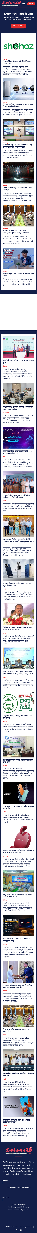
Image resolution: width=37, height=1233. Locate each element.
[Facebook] (16, 1230)
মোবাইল (5, 812)
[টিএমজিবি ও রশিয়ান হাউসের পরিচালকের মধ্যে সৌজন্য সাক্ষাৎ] (18, 393)
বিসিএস (5, 545)
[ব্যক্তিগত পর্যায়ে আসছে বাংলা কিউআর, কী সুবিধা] (18, 702)
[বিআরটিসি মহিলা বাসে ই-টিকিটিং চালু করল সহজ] (18, 46)
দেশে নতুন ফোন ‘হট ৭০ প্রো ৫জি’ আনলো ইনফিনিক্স (18, 807)
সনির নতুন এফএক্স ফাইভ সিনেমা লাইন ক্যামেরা (17, 188)
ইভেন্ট (4, 501)
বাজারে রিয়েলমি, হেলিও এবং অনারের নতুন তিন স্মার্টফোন (17, 584)
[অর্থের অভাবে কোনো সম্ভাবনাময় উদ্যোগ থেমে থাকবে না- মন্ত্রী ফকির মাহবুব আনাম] (18, 658)
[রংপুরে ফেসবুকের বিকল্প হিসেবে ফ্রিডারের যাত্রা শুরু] (18, 746)
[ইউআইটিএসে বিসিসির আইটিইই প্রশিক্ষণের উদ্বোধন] (18, 1060)
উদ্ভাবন (5, 366)
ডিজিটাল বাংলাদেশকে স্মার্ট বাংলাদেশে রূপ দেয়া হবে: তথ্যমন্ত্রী (17, 628)
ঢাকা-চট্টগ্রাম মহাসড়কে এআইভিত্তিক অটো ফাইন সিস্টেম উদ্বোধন (16, 496)
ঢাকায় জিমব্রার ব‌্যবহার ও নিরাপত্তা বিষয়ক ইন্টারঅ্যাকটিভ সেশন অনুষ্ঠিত (18, 145)
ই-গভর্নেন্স (5, 229)
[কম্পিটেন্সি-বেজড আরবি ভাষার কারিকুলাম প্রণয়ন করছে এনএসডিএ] (18, 215)
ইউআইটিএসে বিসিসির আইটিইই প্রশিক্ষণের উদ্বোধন (18, 1074)
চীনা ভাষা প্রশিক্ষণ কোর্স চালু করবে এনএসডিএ (16, 1030)
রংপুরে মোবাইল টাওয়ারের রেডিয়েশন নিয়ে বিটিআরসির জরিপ (18, 895)
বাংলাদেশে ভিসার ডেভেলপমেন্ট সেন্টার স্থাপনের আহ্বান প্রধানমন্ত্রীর (17, 986)
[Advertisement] (18, 312)
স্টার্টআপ (5, 677)
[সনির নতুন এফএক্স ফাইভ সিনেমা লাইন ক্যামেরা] (18, 173)
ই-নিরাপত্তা (5, 143)
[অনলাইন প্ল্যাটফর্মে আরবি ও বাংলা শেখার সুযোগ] (18, 258)
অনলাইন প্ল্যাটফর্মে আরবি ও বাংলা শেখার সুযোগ (18, 274)
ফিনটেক (5, 721)
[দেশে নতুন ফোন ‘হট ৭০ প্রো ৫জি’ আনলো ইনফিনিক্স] (18, 793)
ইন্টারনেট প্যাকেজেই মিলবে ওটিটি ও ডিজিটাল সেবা (16, 939)
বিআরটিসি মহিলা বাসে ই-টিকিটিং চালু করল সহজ (17, 62)
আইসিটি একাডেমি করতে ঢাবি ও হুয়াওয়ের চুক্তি (18, 361)
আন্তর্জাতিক (6, 412)
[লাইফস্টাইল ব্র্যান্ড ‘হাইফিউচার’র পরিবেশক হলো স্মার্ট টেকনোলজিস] (18, 837)
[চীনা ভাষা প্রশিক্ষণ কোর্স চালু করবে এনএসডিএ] (18, 1016)
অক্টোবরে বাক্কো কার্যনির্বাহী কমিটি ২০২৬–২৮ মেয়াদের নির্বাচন (18, 452)
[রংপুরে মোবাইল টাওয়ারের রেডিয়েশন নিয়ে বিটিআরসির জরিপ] (18, 881)
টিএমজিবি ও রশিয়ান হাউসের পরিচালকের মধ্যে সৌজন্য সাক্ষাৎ (18, 408)
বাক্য (4, 457)
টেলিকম (5, 900)
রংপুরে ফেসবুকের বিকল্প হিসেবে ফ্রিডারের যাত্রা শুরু (18, 761)
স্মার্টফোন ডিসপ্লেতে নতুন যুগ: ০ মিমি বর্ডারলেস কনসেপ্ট (16, 1121)
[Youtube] (21, 1230)
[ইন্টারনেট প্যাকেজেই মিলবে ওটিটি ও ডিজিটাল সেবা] (18, 925)
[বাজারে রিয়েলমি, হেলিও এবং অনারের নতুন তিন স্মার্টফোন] (18, 570)
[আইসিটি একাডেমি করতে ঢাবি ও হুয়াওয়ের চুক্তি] (18, 347)
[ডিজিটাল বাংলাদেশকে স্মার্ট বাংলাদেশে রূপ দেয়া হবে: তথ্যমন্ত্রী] (18, 614)
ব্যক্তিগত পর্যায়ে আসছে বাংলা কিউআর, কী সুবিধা (17, 716)
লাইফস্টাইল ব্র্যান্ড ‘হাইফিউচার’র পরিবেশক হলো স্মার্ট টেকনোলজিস (18, 851)
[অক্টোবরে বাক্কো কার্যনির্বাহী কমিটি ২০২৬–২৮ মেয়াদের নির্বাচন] (18, 438)
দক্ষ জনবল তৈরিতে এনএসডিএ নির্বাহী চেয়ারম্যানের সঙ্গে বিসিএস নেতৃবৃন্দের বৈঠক (18, 540)
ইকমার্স (5, 59)
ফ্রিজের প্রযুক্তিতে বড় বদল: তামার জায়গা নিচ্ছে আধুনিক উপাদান (18, 105)
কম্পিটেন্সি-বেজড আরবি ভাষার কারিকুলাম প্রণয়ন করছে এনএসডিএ (16, 231)
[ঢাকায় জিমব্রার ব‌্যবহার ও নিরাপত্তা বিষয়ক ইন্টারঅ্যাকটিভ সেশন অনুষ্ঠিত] (18, 130)
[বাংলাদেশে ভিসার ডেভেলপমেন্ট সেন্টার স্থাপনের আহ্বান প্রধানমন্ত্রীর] (18, 972)
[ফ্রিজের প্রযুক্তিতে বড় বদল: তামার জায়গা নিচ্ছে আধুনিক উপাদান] (18, 89)
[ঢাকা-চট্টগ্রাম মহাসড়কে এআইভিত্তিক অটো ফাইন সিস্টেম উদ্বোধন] (18, 482)
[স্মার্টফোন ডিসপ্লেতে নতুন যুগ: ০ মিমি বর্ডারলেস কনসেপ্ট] (18, 1106)
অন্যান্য (5, 186)
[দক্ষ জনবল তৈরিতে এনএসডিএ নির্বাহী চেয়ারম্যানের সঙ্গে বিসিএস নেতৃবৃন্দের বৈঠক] (18, 526)
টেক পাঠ (5, 102)
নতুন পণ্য (5, 856)
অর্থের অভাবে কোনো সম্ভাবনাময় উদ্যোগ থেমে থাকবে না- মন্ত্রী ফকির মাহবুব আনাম (18, 672)
